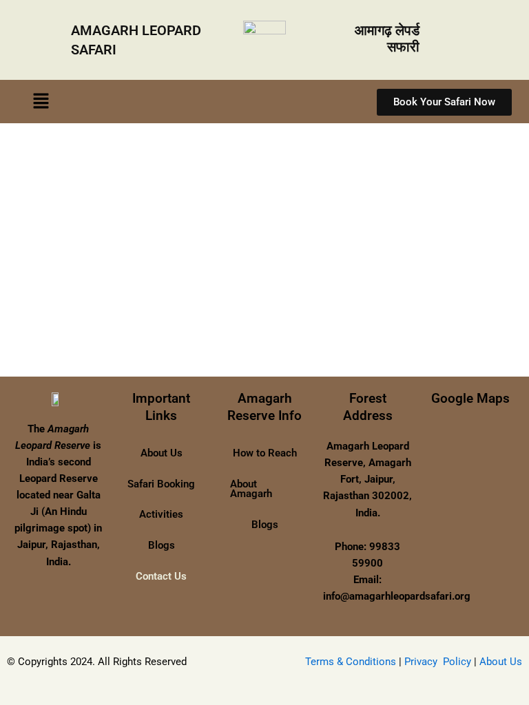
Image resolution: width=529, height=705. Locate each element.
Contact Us (161, 576)
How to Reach (265, 453)
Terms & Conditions (350, 661)
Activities (161, 514)
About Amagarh (251, 489)
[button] (40, 101)
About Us (162, 453)
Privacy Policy (437, 661)
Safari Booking (161, 484)
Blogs (161, 545)
